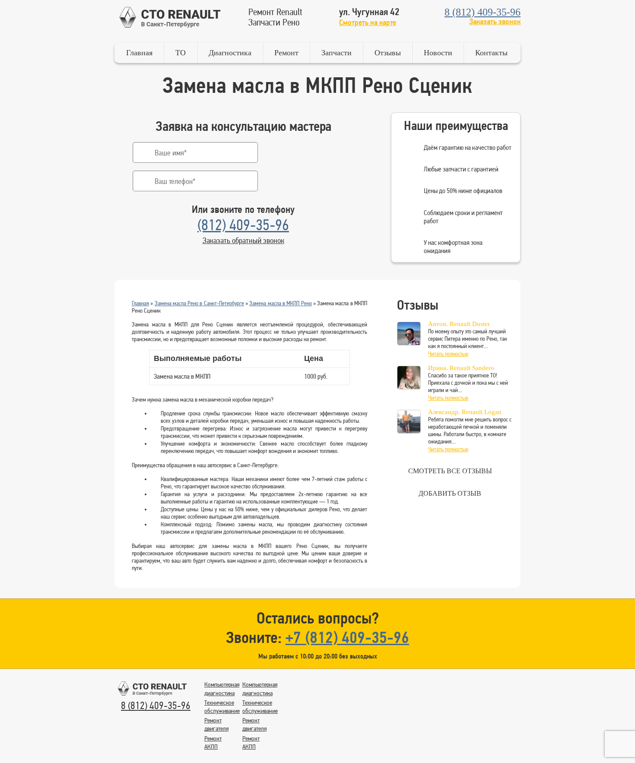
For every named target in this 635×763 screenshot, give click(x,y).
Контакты (491, 52)
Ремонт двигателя (216, 724)
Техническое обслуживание (222, 707)
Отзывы (388, 52)
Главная (139, 52)
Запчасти (336, 52)
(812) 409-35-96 (243, 225)
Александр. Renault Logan (465, 411)
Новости (438, 52)
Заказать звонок (495, 21)
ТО (180, 52)
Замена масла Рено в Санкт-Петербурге (199, 303)
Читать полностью (448, 353)
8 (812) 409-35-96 (482, 12)
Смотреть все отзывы (450, 471)
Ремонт (286, 52)
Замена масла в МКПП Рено (280, 303)
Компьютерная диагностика (221, 689)
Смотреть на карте (367, 22)
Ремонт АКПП (213, 742)
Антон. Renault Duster (459, 323)
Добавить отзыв (450, 493)
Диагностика (230, 52)
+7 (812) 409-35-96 (347, 637)
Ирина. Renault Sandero (461, 367)
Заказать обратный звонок (243, 240)
